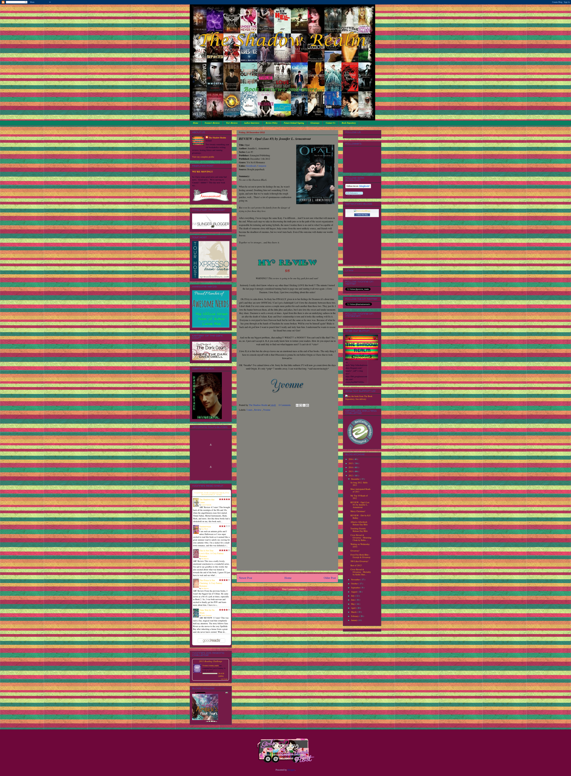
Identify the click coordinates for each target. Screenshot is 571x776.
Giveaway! (355, 550)
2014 (351, 467)
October (354, 583)
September (356, 587)
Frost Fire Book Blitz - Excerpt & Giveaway (360, 556)
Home (195, 122)
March (354, 612)
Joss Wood (204, 529)
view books (224, 679)
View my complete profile (203, 156)
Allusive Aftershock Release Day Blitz (359, 523)
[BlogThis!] (300, 405)
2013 (351, 471)
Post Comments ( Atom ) (293, 589)
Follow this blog (362, 215)
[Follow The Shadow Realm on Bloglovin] (358, 187)
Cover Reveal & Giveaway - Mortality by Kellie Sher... (360, 572)
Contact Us (330, 122)
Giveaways (314, 122)
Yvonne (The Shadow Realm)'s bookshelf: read (211, 494)
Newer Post (245, 577)
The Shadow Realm (217, 137)
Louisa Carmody (206, 505)
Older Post (330, 577)
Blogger (291, 770)
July (353, 595)
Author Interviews (251, 122)
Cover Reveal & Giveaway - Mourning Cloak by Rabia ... (360, 537)
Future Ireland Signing (294, 122)
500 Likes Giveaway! (359, 561)
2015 (351, 463)
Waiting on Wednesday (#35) (360, 545)
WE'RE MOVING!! (202, 171)
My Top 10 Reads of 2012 (359, 497)
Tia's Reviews (232, 122)
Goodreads (251, 165)
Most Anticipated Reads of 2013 (360, 490)
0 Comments (285, 405)
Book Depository (349, 122)
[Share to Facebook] (307, 405)
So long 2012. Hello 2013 (359, 483)
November (355, 579)
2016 (351, 459)
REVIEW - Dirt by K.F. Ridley (360, 516)
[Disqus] (287, 453)
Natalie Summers (206, 615)
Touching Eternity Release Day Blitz (359, 529)
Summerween (205, 526)
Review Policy (271, 122)
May (353, 603)
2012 (351, 475)
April (353, 608)
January (354, 620)
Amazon (262, 165)
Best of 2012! (356, 565)
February (355, 616)
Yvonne (266, 410)
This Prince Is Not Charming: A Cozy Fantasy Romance (210, 583)
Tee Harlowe (205, 559)
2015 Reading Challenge (210, 661)
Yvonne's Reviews (212, 122)
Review (258, 410)
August (354, 591)
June (353, 599)
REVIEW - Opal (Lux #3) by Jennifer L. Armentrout (359, 505)
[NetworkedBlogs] (362, 210)
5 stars (249, 410)
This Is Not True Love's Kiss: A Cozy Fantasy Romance (211, 553)
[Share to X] (304, 405)
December (355, 479)
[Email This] (297, 405)
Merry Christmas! (357, 511)
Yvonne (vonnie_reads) (210, 665)
